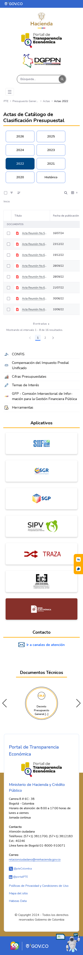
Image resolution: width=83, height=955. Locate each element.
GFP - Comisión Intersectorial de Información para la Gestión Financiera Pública (44, 396)
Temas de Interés (25, 385)
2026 (20, 136)
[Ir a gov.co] (14, 4)
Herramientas (22, 407)
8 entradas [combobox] (40, 324)
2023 (51, 150)
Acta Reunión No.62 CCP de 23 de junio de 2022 (34, 298)
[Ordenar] (19, 193)
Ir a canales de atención (46, 644)
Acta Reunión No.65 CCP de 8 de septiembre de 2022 (34, 266)
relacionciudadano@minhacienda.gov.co (35, 859)
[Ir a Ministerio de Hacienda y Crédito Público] (41, 20)
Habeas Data (18, 901)
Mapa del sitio (18, 893)
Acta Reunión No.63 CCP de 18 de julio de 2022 (34, 287)
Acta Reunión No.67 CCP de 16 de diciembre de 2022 (34, 244)
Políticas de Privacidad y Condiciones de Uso (39, 886)
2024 (20, 150)
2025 (51, 136)
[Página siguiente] (53, 338)
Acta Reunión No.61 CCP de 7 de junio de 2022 (34, 309)
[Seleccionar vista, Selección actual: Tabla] (74, 193)
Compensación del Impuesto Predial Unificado (40, 365)
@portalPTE (20, 877)
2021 (51, 164)
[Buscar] (62, 79)
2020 (20, 177)
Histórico (51, 177)
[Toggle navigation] (9, 91)
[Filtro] (11, 193)
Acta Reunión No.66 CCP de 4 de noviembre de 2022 (34, 255)
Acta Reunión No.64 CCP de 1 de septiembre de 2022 (34, 277)
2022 (20, 164)
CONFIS (18, 354)
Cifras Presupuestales (29, 376)
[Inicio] (41, 40)
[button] (78, 703)
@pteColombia (22, 868)
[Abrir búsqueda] (66, 193)
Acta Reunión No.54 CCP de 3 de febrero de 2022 (34, 233)
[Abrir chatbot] (68, 942)
